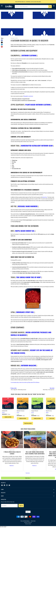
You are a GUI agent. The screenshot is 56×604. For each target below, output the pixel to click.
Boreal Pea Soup (49, 410)
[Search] (50, 6)
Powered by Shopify (28, 523)
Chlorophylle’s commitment (28, 96)
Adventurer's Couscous (20, 410)
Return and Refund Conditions (25, 521)
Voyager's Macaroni (34, 410)
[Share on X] (2, 42)
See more (27, 473)
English (27, 511)
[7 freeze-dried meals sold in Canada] (12, 439)
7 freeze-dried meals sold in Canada (12, 453)
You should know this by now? (28, 277)
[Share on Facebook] (2, 40)
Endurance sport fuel (25, 312)
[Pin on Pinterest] (2, 47)
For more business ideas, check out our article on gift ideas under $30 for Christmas (25, 382)
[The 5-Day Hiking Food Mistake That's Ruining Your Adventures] (35, 439)
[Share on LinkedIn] (2, 44)
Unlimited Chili (4, 410)
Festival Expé (44, 197)
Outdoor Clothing (29, 55)
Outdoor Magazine (28, 365)
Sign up (21, 505)
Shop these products (28, 423)
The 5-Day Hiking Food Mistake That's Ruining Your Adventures (34, 453)
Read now (11, 465)
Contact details (33, 521)
